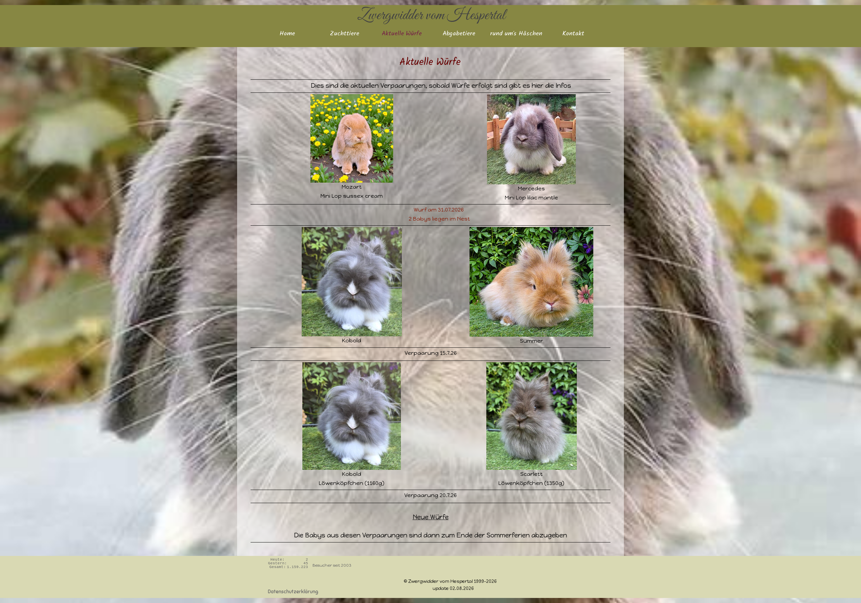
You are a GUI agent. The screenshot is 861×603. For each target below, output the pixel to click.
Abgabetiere (459, 34)
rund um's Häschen (516, 34)
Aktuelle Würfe (402, 34)
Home (287, 34)
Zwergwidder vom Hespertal (431, 15)
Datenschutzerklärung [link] (293, 592)
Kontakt (573, 34)
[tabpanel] (430, 310)
